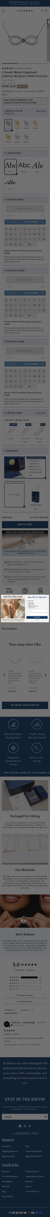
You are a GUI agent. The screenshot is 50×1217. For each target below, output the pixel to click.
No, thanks (37, 620)
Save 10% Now (37, 617)
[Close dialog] (47, 596)
